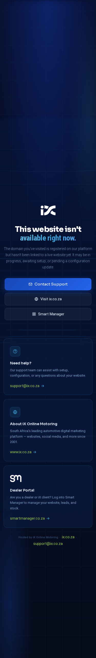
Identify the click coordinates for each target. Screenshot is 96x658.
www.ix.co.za (20, 452)
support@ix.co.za (24, 386)
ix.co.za (68, 537)
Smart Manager (51, 314)
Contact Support (51, 284)
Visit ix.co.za (51, 299)
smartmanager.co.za (27, 518)
